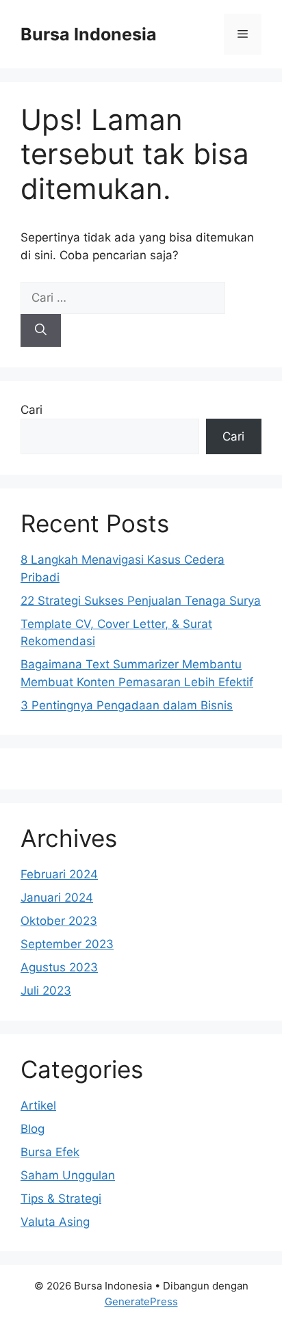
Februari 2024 (59, 874)
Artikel (38, 1105)
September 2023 (67, 944)
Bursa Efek (50, 1152)
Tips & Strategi (61, 1198)
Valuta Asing (55, 1222)
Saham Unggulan (68, 1175)
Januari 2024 (57, 897)
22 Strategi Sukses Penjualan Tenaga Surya (141, 600)
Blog (32, 1129)
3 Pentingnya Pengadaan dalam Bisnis (127, 705)
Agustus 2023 (59, 967)
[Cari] (41, 330)
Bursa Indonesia (89, 34)
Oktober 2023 (59, 921)
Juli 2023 (46, 990)
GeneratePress (141, 1301)
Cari (31, 410)
